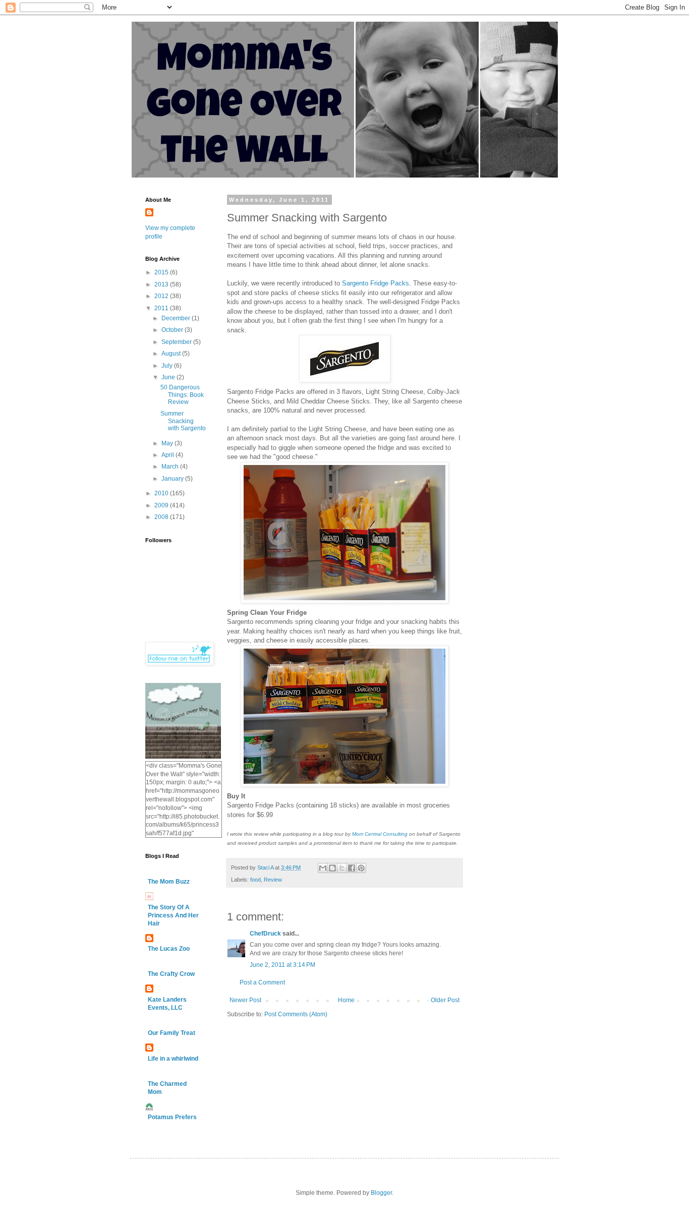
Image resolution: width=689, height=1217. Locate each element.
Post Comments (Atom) (295, 1014)
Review (273, 880)
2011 (162, 308)
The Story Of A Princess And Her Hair (173, 915)
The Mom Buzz (169, 881)
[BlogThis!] (332, 868)
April (168, 454)
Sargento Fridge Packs (375, 283)
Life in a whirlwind (173, 1058)
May (168, 443)
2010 (162, 493)
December (176, 318)
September (177, 341)
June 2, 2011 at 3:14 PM (282, 964)
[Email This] (323, 868)
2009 (162, 505)
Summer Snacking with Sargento (183, 421)
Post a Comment (262, 982)
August (171, 353)
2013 (162, 284)
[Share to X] (342, 868)
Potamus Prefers (172, 1117)
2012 (162, 296)
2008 (162, 516)
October (173, 329)
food (255, 880)
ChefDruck (265, 933)
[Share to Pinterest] (361, 868)
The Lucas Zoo (169, 948)
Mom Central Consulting (379, 834)
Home (346, 1000)
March (170, 466)
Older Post (445, 1000)
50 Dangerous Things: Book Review (182, 394)
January (173, 478)
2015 (162, 272)
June (169, 377)
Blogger (381, 1192)
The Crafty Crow (171, 973)
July (167, 365)
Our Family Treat (171, 1032)
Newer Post (245, 1000)
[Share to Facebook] (352, 868)
